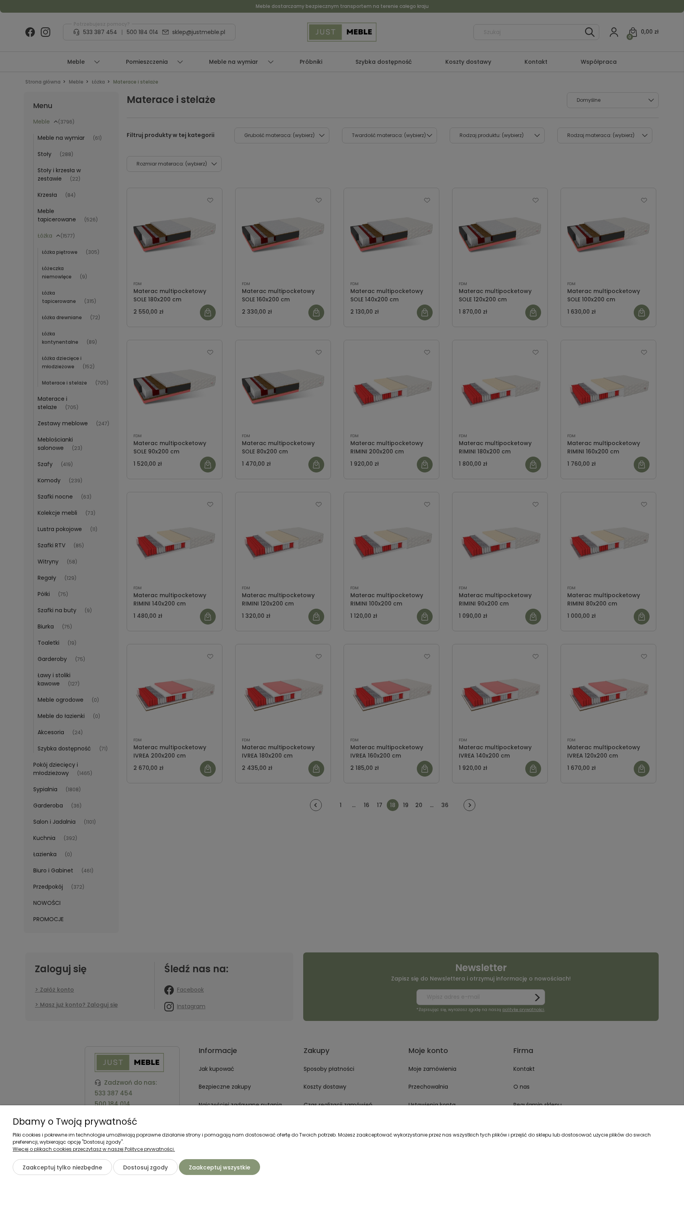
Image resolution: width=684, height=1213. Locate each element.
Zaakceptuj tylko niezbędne (62, 1167)
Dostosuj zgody (145, 1167)
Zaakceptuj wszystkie (219, 1167)
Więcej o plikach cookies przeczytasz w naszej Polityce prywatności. (94, 1149)
